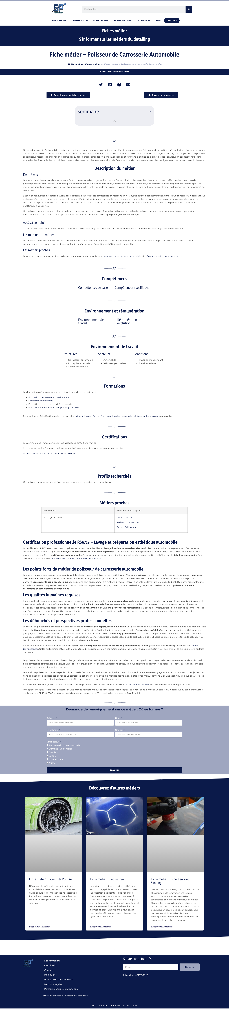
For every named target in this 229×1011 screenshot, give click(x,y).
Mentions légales (53, 984)
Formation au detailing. (40, 400)
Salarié (52, 756)
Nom (118, 718)
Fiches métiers (122, 20)
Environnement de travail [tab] (91, 321)
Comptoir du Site (117, 1005)
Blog (159, 20)
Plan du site (50, 975)
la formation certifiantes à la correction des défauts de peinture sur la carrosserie (117, 416)
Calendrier (143, 20)
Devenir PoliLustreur (127, 527)
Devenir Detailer (125, 517)
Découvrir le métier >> (41, 927)
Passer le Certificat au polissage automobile (65, 995)
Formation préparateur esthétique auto (49, 397)
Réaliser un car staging (128, 522)
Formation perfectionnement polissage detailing (54, 407)
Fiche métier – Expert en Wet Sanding (170, 881)
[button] (101, 85)
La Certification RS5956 (137, 684)
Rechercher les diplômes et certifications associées (50, 453)
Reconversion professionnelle (64, 745)
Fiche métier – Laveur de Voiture (50, 879)
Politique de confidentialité (58, 979)
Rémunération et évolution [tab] (128, 321)
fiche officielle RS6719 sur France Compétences (77, 558)
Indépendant (56, 759)
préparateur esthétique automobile (163, 256)
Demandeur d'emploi (60, 749)
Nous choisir (100, 20)
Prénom (51, 718)
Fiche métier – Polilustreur (107, 879)
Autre (52, 763)
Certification (50, 965)
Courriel (119, 730)
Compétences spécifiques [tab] (132, 287)
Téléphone (52, 730)
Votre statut (53, 742)
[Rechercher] (189, 9)
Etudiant (53, 752)
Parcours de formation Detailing (61, 989)
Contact (172, 20)
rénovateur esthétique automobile (122, 256)
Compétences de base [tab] (93, 287)
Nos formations (52, 960)
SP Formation (75, 64)
